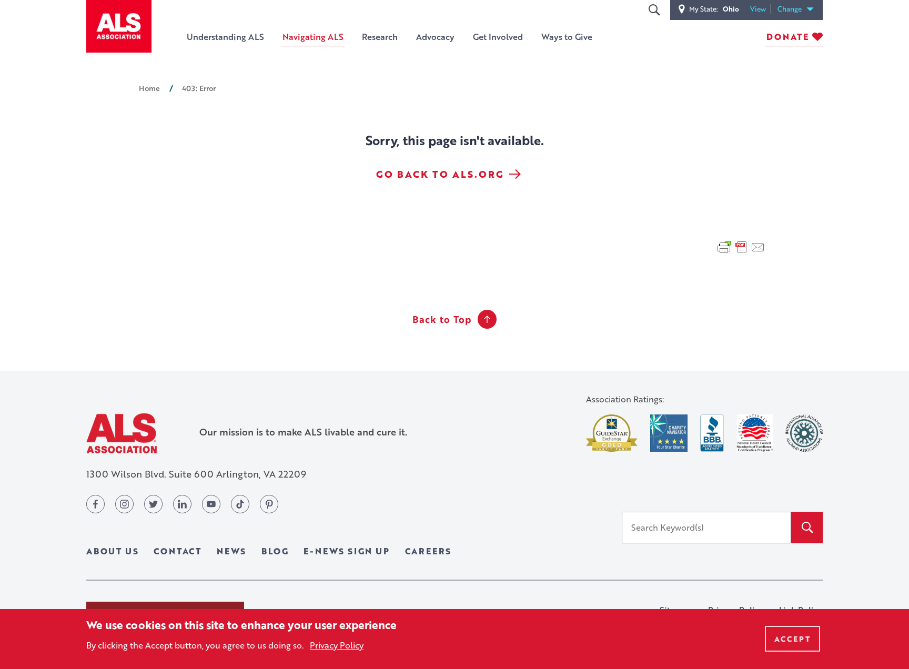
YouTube (211, 504)
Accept (792, 638)
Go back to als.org (440, 174)
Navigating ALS (313, 37)
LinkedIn (182, 504)
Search (653, 10)
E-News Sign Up (346, 551)
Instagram (124, 504)
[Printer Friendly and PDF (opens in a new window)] (741, 246)
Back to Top (441, 319)
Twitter (153, 504)
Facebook (95, 504)
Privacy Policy (336, 645)
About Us (112, 551)
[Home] (119, 26)
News (231, 551)
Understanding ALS (225, 37)
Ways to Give (566, 37)
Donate (787, 37)
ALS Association (121, 433)
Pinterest (269, 504)
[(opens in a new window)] (612, 433)
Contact (177, 551)
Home (149, 88)
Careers (428, 551)
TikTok (240, 504)
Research (380, 37)
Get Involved (498, 37)
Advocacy (435, 37)
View (760, 9)
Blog (274, 551)
